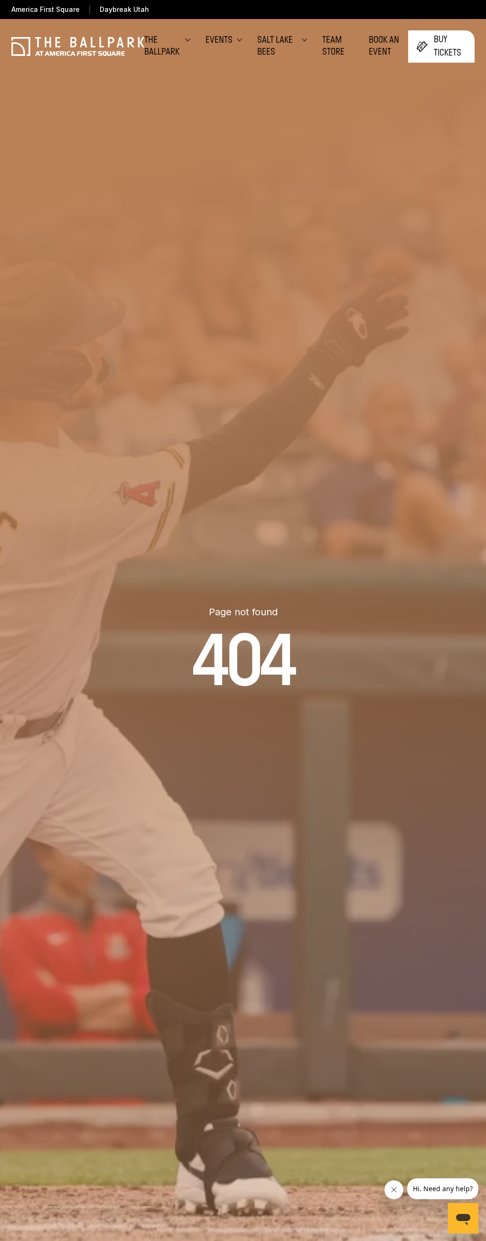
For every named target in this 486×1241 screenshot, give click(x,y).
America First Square (45, 9)
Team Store (333, 46)
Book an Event (384, 46)
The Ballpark (161, 46)
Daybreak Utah (124, 9)
